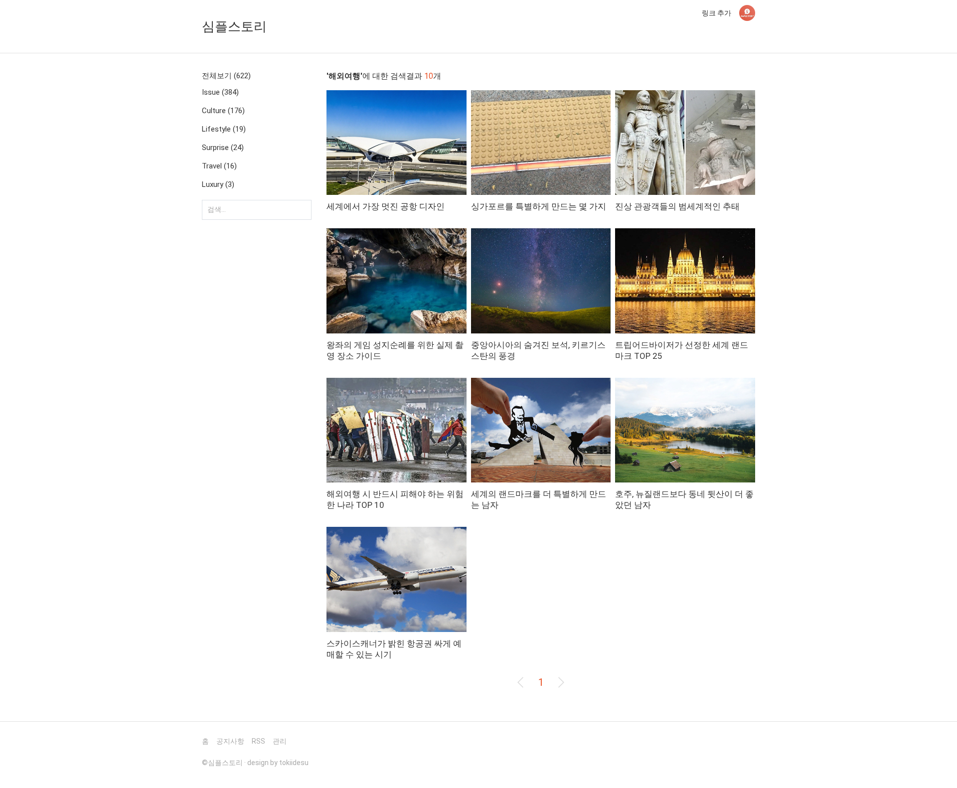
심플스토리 (234, 26)
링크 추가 (716, 13)
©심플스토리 (222, 763)
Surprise (223, 147)
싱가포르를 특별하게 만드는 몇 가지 (538, 206)
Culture (223, 110)
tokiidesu (294, 763)
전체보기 (226, 75)
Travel (219, 165)
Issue (220, 92)
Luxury (218, 184)
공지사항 (230, 741)
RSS (258, 741)
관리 (280, 741)
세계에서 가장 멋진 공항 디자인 (385, 206)
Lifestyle (224, 129)
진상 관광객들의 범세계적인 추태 (677, 206)
